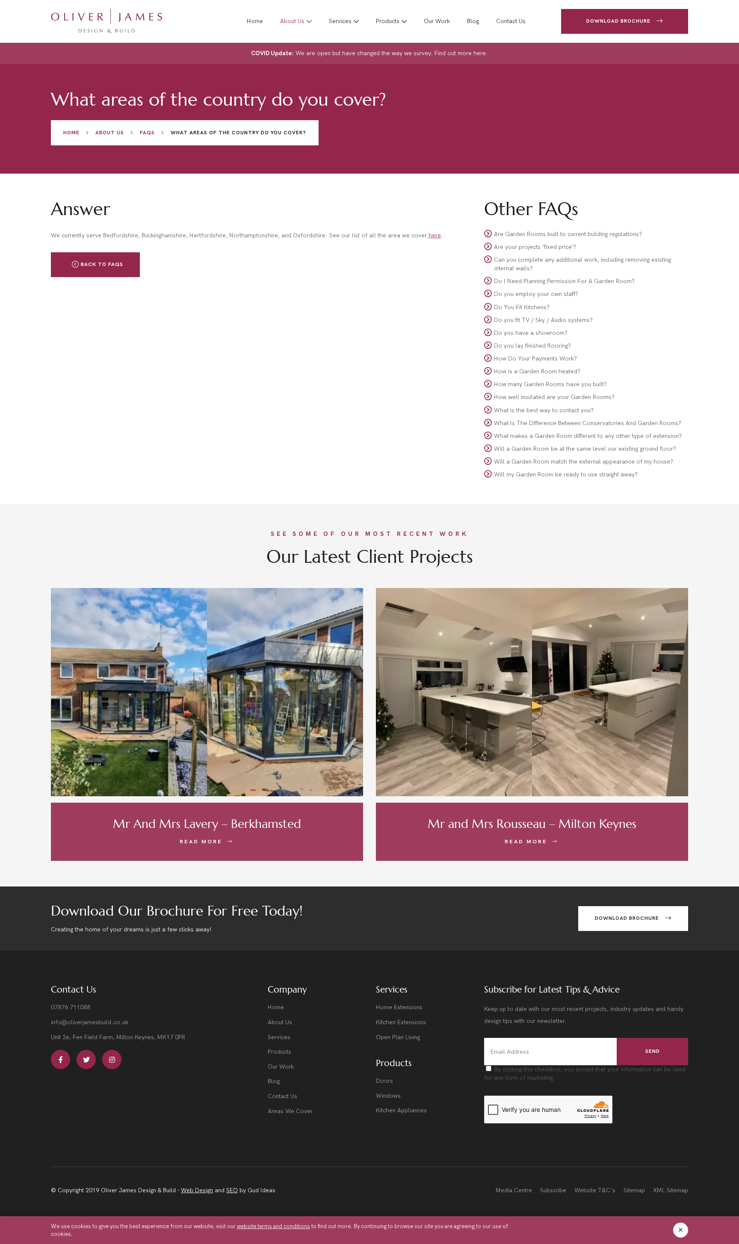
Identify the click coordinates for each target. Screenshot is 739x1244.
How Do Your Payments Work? (535, 358)
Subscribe (553, 1190)
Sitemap (634, 1190)
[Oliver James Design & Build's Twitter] (86, 1059)
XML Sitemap (670, 1190)
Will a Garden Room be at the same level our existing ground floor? (585, 448)
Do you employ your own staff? (536, 294)
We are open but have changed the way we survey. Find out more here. (369, 53)
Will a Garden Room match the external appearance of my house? (583, 461)
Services (340, 21)
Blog (473, 21)
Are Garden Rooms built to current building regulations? (568, 234)
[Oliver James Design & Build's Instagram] (111, 1059)
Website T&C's (594, 1190)
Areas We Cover (290, 1111)
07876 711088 (70, 1007)
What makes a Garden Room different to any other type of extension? (588, 435)
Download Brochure (619, 21)
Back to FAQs (101, 264)
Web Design (197, 1190)
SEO (232, 1190)
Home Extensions (399, 1007)
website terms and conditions (273, 1226)
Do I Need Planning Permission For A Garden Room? (564, 281)
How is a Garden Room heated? (537, 371)
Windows (388, 1095)
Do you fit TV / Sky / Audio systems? (543, 319)
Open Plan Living (398, 1037)
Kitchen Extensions (401, 1022)
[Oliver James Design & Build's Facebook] (60, 1059)
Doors (384, 1080)
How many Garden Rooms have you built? (550, 384)
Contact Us (511, 21)
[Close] (680, 1230)
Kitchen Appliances (401, 1110)
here (435, 235)
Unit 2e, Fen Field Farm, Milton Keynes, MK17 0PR (118, 1037)
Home (255, 21)
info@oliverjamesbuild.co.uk (89, 1022)
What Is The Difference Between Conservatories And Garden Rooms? (587, 422)
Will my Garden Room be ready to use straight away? (566, 474)
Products (387, 21)
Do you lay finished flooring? (532, 345)
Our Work (437, 21)
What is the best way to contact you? (544, 410)
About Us (292, 21)
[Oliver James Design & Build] (106, 21)
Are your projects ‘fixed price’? (535, 247)
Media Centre (514, 1190)
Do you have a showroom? (531, 332)
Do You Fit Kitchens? (522, 306)
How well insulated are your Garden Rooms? (554, 397)
